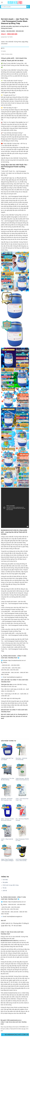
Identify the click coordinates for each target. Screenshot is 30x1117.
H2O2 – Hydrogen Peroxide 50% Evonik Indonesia (7, 819)
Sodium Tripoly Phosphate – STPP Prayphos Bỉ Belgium (7, 860)
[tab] (15, 48)
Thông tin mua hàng (6, 54)
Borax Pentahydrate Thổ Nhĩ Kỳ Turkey (22, 839)
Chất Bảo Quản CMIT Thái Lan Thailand (7, 759)
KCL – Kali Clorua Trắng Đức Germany (22, 819)
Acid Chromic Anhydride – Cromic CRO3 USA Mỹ (22, 860)
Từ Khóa (3, 51)
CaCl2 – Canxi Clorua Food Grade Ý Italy (22, 799)
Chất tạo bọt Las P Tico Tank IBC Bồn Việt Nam (7, 779)
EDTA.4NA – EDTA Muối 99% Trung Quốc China (6, 799)
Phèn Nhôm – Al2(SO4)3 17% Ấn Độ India (21, 759)
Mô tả (2, 48)
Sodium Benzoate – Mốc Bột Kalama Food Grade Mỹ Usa (22, 779)
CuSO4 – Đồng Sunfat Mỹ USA (7, 839)
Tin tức (4, 888)
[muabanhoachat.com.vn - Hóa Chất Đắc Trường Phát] (15, 2)
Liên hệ (5, 890)
